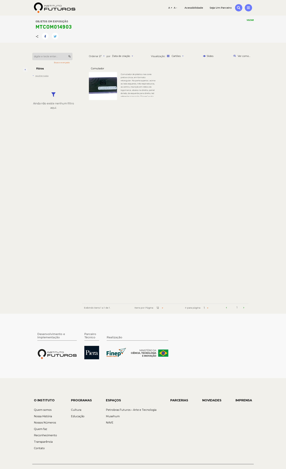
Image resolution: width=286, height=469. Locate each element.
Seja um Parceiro (221, 7)
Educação (77, 416)
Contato (39, 448)
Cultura (76, 409)
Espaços (113, 400)
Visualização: (158, 56)
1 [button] (237, 307)
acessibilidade (194, 7)
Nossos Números (45, 422)
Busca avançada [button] (62, 62)
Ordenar (93, 56)
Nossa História (43, 416)
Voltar (250, 20)
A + (170, 8)
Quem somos (42, 409)
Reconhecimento (45, 435)
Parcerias (179, 400)
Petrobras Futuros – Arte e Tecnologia (131, 409)
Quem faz (40, 429)
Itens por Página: (144, 307)
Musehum (113, 416)
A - (175, 8)
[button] (226, 308)
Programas (81, 400)
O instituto (44, 400)
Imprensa (244, 400)
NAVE (109, 422)
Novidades (211, 400)
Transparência (43, 441)
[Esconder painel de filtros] (25, 69)
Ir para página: (193, 307)
